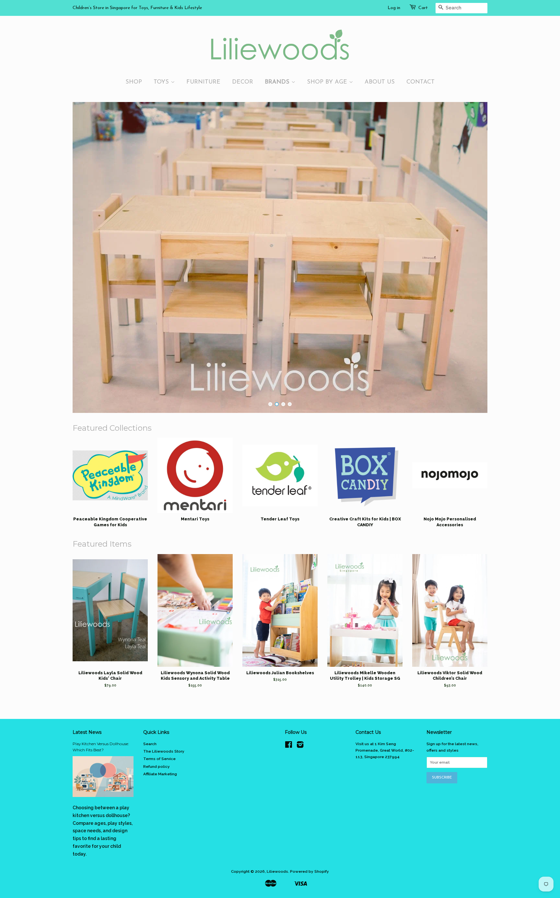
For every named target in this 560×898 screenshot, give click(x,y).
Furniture (203, 82)
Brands (278, 82)
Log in (394, 8)
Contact (420, 82)
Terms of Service (159, 758)
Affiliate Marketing (160, 774)
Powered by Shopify (309, 871)
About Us (380, 82)
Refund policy (156, 766)
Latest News (87, 732)
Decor (242, 82)
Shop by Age (328, 82)
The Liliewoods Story (163, 751)
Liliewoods (277, 871)
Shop (133, 82)
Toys (162, 82)
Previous (86, 257)
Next (473, 257)
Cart (423, 8)
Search (150, 744)
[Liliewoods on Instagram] (300, 746)
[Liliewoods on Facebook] (288, 746)
